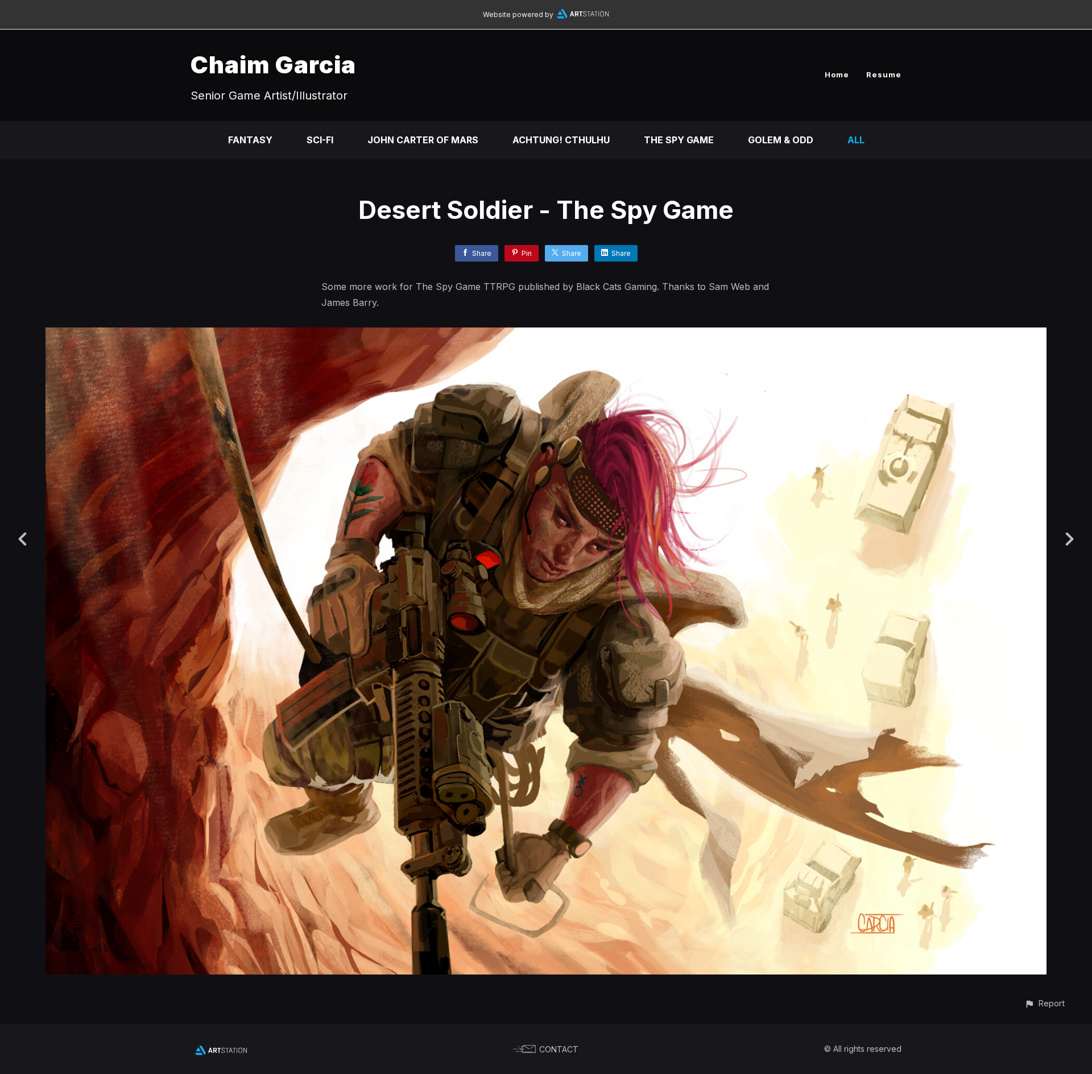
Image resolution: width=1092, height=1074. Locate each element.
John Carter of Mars (422, 140)
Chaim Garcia (273, 64)
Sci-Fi (320, 140)
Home (837, 74)
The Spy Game (679, 140)
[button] (1044, 1003)
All (855, 140)
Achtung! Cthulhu (561, 140)
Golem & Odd (780, 140)
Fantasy (250, 140)
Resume (883, 74)
